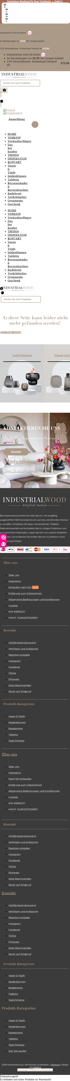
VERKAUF (14, 137)
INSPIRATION (17, 158)
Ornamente (15, 200)
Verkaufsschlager (19, 141)
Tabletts (13, 179)
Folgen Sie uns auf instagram (20, 471)
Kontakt (9, 893)
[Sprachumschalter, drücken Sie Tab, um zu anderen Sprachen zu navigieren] (9, 110)
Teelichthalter (17, 197)
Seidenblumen (17, 176)
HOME (12, 134)
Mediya (37, 1067)
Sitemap (55, 1064)
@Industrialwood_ (23, 461)
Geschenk (14, 204)
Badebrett (14, 193)
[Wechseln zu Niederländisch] (13, 113)
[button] (35, 562)
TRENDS (13, 155)
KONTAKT (14, 162)
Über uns (9, 754)
